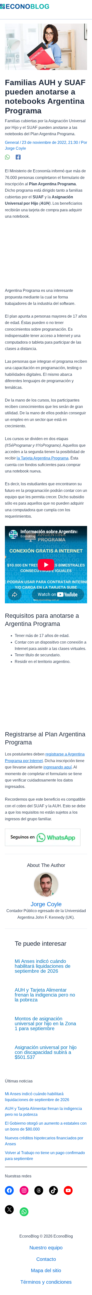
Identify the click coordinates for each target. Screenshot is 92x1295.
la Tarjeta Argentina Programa (42, 458)
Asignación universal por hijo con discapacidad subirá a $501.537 (46, 1052)
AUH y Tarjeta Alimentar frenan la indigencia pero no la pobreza (45, 994)
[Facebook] (18, 157)
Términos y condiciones (46, 1282)
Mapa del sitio (46, 1270)
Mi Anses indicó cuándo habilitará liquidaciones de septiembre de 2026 (42, 966)
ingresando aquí (57, 767)
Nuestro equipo (46, 1247)
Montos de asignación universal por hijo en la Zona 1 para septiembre (45, 1023)
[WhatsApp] (7, 157)
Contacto (46, 1259)
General (12, 142)
